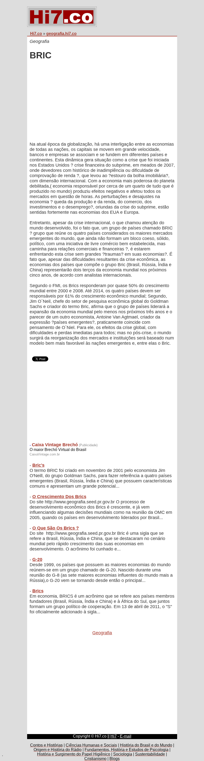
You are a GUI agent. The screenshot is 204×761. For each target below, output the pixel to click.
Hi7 (113, 736)
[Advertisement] (102, 101)
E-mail (125, 736)
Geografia (102, 632)
